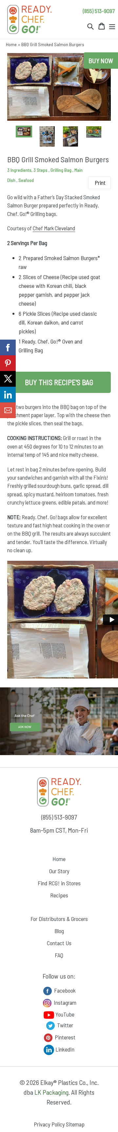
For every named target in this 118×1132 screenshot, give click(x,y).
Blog (59, 930)
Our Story (59, 871)
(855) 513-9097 (99, 10)
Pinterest (64, 1036)
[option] (24, 131)
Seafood (26, 180)
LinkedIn (64, 1048)
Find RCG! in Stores (59, 883)
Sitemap (75, 1124)
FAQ (59, 955)
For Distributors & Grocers (59, 918)
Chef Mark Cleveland (54, 228)
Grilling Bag (61, 170)
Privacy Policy (49, 1124)
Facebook (64, 990)
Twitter (64, 1024)
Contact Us (59, 942)
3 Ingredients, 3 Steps (28, 170)
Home (11, 44)
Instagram (64, 1002)
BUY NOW (100, 60)
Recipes (59, 895)
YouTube (64, 1014)
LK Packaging (51, 1092)
